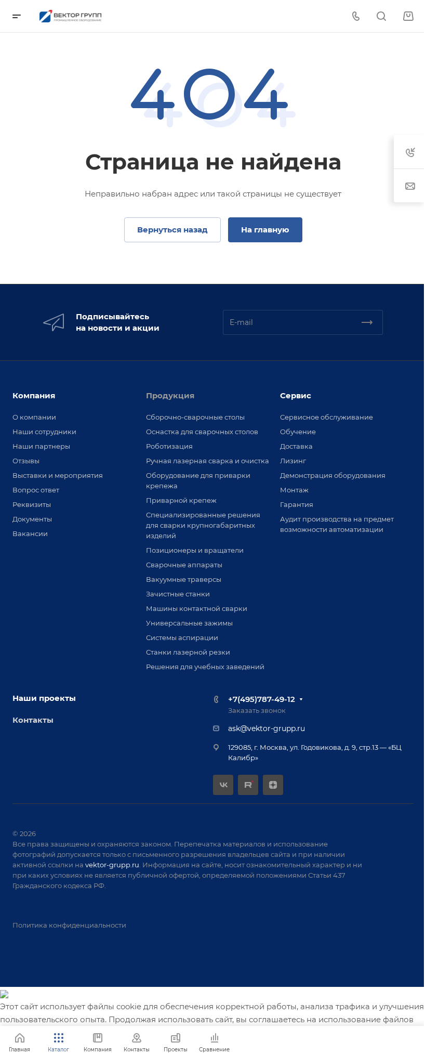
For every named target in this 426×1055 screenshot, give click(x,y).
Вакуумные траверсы (183, 579)
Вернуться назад (172, 230)
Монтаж (294, 490)
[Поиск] (381, 16)
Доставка (296, 446)
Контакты (33, 720)
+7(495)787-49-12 (261, 699)
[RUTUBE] (248, 785)
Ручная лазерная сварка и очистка (207, 461)
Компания (33, 395)
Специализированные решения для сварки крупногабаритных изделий (203, 525)
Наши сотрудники (44, 431)
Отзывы (25, 461)
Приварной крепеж (181, 500)
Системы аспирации (182, 637)
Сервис (295, 395)
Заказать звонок (257, 710)
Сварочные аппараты (184, 565)
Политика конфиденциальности (69, 925)
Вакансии (30, 533)
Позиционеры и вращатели (195, 550)
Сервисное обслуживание (326, 417)
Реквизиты (31, 504)
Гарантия (296, 504)
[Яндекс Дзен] (273, 785)
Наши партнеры (41, 446)
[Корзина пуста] (408, 16)
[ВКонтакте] (223, 785)
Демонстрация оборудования (332, 475)
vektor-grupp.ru (112, 865)
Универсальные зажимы (189, 623)
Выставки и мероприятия (57, 475)
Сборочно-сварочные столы (195, 417)
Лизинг (293, 461)
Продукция (170, 395)
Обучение (298, 431)
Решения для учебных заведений (205, 666)
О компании (34, 417)
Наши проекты (44, 698)
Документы (32, 519)
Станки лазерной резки (188, 652)
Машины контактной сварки (196, 608)
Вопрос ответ (35, 490)
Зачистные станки (178, 594)
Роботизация (169, 446)
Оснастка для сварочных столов (202, 431)
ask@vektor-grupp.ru (266, 728)
